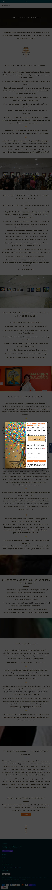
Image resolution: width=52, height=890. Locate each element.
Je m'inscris (36, 461)
